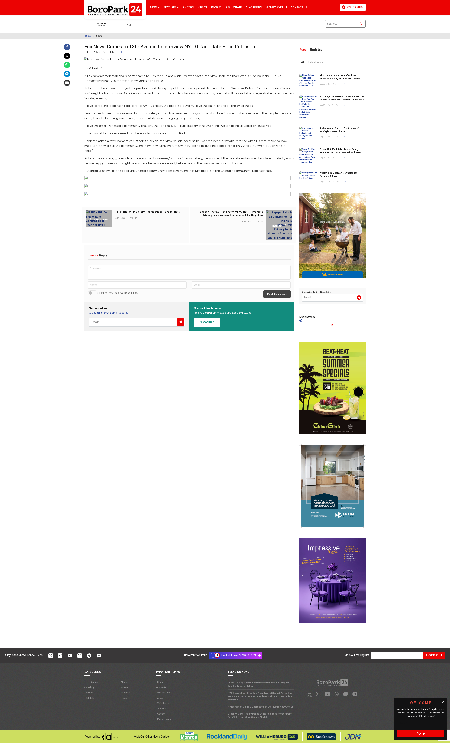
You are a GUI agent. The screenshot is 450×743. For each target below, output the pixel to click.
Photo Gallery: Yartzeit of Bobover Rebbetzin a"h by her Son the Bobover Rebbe (340, 78)
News (154, 7)
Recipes (216, 7)
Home (87, 36)
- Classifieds (162, 687)
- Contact (160, 713)
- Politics (88, 692)
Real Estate (234, 7)
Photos (188, 7)
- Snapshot (125, 692)
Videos (202, 7)
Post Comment (277, 294)
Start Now (208, 322)
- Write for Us (162, 703)
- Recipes (124, 698)
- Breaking (89, 687)
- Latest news (91, 682)
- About (160, 698)
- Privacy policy (163, 719)
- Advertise (161, 708)
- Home (159, 682)
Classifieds (254, 7)
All (302, 62)
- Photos (124, 682)
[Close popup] (443, 702)
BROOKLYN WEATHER (136, 23)
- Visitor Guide (163, 692)
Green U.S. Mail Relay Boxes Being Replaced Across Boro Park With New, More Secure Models (341, 152)
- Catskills (89, 698)
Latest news (315, 62)
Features (170, 7)
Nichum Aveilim (276, 7)
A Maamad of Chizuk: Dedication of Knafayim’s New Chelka (260, 706)
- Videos (124, 687)
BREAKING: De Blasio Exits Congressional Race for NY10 (147, 212)
